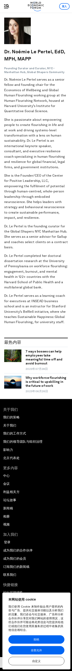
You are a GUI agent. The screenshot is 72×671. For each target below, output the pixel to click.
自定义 (36, 661)
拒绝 (36, 639)
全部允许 (36, 650)
